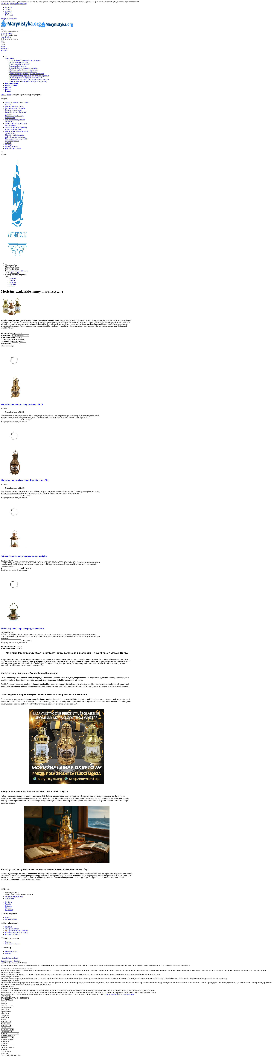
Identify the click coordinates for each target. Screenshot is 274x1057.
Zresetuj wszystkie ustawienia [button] (11, 1055)
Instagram (8, 11)
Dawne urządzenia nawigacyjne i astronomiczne (25, 77)
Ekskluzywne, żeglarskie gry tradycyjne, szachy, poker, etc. (29, 79)
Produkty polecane (11, 146)
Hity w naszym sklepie (13, 148)
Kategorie (4, 99)
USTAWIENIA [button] (6, 996)
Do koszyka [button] (27, 420)
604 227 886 (5, 4)
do (19, 343)
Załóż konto (13, 19)
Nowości (8, 143)
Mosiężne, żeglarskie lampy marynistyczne (23, 70)
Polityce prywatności (112, 994)
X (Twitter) (9, 15)
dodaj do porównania (8, 422)
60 (19, 337)
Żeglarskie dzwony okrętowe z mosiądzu (23, 68)
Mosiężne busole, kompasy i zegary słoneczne (25, 60)
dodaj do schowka (21, 422)
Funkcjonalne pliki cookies (10, 972)
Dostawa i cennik (11, 919)
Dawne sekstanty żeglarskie (18, 62)
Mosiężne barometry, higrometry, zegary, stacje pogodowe (29, 76)
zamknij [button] (3, 1002)
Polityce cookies (128, 994)
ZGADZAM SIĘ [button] (7, 1000)
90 (21, 337)
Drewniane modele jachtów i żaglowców (23, 72)
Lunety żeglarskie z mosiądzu (19, 64)
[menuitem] (83, 68)
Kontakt (3, 154)
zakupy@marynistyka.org (18, 4)
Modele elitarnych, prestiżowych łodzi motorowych (26, 74)
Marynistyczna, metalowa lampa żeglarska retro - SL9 (24, 480)
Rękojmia (8, 927)
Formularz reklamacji (12, 934)
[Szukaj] (2, 31)
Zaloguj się (4, 19)
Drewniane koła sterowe (17, 66)
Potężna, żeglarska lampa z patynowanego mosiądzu (24, 556)
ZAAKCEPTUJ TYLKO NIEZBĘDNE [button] (15, 998)
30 (17, 337)
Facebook (8, 7)
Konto (3, 47)
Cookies (8, 942)
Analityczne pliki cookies (9, 977)
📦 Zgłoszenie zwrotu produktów (16, 931)
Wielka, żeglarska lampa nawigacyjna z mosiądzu (23, 628)
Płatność (8, 917)
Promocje (8, 145)
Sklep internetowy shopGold (10, 961)
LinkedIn (8, 13)
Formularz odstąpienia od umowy (16, 932)
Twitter (11, 286)
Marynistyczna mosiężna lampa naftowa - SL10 (22, 404)
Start (2, 41)
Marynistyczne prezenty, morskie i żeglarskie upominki (28, 81)
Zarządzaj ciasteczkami (10, 958)
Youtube (8, 9)
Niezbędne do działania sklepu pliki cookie (17, 968)
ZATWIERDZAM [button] (7, 986)
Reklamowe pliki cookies (9, 981)
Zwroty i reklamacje (12, 928)
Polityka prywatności (12, 944)
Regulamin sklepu (11, 951)
